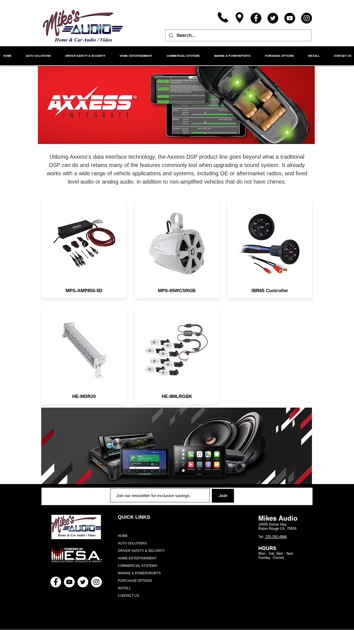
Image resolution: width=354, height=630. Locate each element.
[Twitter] (272, 18)
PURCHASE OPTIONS (135, 581)
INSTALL (124, 588)
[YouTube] (289, 18)
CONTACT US (128, 596)
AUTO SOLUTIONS (132, 543)
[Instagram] (306, 18)
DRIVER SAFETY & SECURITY (141, 551)
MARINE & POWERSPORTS (139, 573)
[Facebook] (256, 18)
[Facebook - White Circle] (55, 582)
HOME (123, 536)
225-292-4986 (276, 537)
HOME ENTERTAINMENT (137, 558)
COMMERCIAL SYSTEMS (137, 566)
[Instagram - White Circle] (96, 582)
